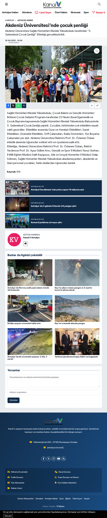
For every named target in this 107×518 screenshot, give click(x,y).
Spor (86, 12)
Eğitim (68, 499)
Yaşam (87, 499)
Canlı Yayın (45, 12)
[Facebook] (43, 458)
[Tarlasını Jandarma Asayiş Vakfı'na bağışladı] (77, 341)
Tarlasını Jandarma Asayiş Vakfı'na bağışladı (76, 357)
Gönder (13, 400)
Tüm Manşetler (17, 483)
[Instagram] (53, 458)
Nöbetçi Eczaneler (19, 472)
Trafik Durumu (17, 477)
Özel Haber (61, 12)
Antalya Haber (10, 12)
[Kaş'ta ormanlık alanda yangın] (77, 308)
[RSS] (63, 458)
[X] (48, 458)
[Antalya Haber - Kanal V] (52, 4)
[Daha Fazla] (24, 106)
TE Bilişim (60, 506)
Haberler (9, 20)
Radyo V (100, 12)
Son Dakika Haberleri (67, 483)
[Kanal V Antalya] (14, 239)
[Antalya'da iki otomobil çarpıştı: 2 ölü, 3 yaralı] (30, 341)
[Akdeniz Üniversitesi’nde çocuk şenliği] (53, 74)
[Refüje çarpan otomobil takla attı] (30, 308)
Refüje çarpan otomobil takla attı (24, 323)
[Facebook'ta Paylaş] (8, 106)
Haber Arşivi (16, 488)
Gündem (27, 12)
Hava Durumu (64, 472)
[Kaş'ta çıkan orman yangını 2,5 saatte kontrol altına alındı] (77, 273)
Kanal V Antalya (31, 237)
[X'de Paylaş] (13, 106)
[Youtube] (58, 458)
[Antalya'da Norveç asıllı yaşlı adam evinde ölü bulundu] (30, 273)
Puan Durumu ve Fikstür (68, 477)
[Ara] (99, 4)
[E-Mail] (25, 243)
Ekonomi (75, 12)
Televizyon (77, 499)
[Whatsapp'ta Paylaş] (18, 106)
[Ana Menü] (6, 4)
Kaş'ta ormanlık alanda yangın (70, 323)
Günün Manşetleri (25, 499)
